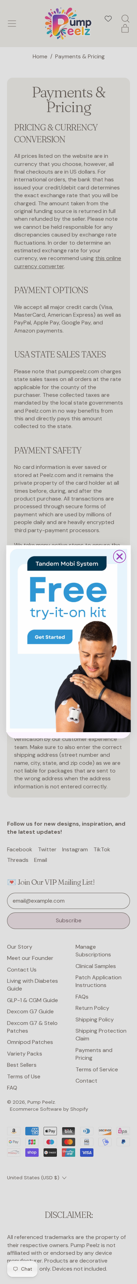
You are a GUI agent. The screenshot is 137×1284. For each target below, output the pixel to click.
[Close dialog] (119, 556)
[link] (68, 639)
